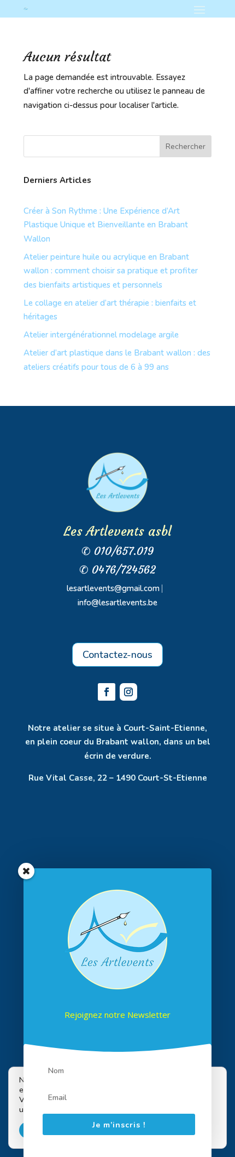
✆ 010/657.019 (117, 551)
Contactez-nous (117, 654)
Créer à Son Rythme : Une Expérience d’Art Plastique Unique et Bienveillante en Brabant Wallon (106, 224)
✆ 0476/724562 (117, 569)
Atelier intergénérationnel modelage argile (101, 334)
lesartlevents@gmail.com (113, 588)
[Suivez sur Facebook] (106, 692)
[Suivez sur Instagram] (128, 692)
